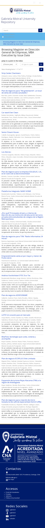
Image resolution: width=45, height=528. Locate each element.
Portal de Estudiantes (12, 492)
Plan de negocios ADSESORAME (15, 295)
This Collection (9, 37)
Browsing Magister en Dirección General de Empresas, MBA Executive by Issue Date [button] (21, 43)
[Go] (40, 30)
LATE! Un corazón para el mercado (16, 315)
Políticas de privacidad (13, 498)
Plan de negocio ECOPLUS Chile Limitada (18, 358)
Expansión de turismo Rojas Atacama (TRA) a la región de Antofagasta (21, 381)
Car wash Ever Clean (10, 112)
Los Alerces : (7, 152)
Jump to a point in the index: (12, 61)
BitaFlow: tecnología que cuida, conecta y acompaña (19, 338)
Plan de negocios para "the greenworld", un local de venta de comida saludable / (22, 92)
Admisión (9, 496)
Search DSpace (9, 34)
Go (41, 64)
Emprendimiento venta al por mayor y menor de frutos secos (22, 257)
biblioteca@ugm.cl (11, 477)
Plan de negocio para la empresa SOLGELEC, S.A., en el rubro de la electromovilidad (22, 172)
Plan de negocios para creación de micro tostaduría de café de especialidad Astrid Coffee (21, 401)
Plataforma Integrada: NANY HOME (16, 191)
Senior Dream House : (10, 132)
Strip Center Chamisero (11, 73)
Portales (8, 494)
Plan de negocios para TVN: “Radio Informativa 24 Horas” (22, 237)
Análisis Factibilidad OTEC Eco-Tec (16, 275)
